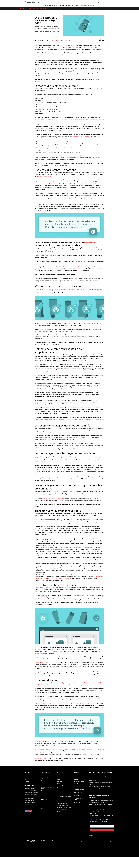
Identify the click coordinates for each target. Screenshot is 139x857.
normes (88, 88)
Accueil (20, 8)
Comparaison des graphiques (31, 792)
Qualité (83, 2)
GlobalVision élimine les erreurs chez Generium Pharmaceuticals (99, 812)
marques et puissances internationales (53, 499)
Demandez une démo (41, 758)
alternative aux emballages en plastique (69, 445)
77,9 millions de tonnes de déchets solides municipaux (84, 72)
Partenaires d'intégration (79, 781)
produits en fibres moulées (49, 477)
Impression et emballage (46, 804)
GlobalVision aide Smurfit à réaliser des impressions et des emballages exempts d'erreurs (101, 801)
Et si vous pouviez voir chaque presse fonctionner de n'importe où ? (101, 783)
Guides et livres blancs (62, 777)
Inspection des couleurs (30, 798)
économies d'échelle (97, 250)
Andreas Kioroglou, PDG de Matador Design (69, 267)
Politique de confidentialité (63, 801)
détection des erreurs (54, 180)
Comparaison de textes (30, 788)
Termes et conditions (62, 799)
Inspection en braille (29, 800)
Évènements (76, 785)
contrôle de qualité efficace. (44, 176)
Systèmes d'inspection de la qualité (47, 777)
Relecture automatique (46, 793)
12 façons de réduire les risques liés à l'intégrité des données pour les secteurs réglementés (100, 775)
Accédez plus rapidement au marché (47, 788)
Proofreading (77, 2)
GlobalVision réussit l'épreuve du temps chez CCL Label (101, 815)
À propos (76, 775)
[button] (110, 840)
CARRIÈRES (76, 777)
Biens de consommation (46, 806)
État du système (61, 785)
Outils (58, 787)
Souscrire (112, 2)
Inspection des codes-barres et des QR (31, 795)
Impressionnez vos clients (46, 785)
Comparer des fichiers (46, 790)
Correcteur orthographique (31, 790)
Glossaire (59, 790)
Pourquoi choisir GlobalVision (47, 775)
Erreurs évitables (56, 70)
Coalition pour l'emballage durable (81, 136)
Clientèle (76, 779)
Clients (93, 2)
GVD (26, 779)
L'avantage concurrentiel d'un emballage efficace (100, 792)
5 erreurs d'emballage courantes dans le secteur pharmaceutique (100, 779)
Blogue (58, 779)
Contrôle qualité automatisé (42, 587)
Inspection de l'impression (30, 802)
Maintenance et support (62, 803)
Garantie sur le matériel (62, 805)
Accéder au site (105, 2)
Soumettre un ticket (61, 775)
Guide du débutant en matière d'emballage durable (38, 8)
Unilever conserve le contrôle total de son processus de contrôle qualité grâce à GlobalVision (101, 808)
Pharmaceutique (44, 801)
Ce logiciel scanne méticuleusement (84, 595)
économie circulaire (40, 523)
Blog (24, 8)
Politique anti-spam (61, 809)
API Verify (27, 781)
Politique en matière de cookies (64, 807)
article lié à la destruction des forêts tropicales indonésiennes (59, 559)
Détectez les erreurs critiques (47, 782)
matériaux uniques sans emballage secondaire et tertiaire (58, 567)
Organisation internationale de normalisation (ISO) (58, 156)
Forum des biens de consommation (84, 156)
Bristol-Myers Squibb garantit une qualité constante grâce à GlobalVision (100, 805)
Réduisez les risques (45, 795)
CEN (97, 156)
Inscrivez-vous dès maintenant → (86, 5)
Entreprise (98, 2)
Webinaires (59, 781)
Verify (26, 775)
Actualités (76, 783)
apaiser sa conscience (79, 261)
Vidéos (58, 783)
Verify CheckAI (28, 777)
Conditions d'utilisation (62, 811)
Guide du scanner (61, 792)
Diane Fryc (46, 119)
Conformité (88, 2)
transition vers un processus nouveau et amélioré (48, 282)
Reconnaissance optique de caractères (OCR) (31, 805)
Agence (42, 808)
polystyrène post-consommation (76, 437)
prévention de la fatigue (62, 578)
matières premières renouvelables (60, 549)
